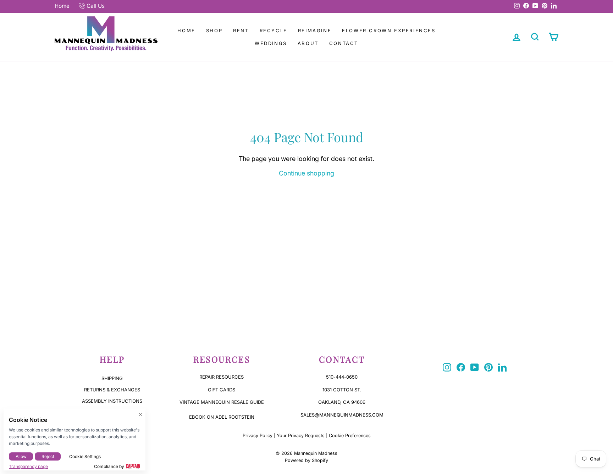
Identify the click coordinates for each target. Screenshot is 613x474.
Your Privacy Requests (301, 435)
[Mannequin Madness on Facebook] (461, 367)
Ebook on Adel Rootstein (221, 417)
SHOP (214, 30)
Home (62, 5)
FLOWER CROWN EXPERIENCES (388, 30)
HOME (186, 30)
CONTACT (343, 43)
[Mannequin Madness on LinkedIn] (502, 367)
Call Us (96, 5)
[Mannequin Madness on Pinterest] (488, 367)
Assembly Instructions (112, 401)
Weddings (271, 43)
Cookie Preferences (350, 435)
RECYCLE (273, 30)
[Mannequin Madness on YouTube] (474, 367)
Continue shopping (306, 173)
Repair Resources (221, 377)
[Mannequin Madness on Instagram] (447, 367)
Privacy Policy (257, 435)
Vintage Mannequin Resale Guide (222, 402)
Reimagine (314, 30)
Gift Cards (221, 389)
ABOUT (308, 43)
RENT (241, 30)
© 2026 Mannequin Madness (306, 453)
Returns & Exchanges (112, 389)
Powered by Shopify (306, 460)
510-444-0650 (342, 377)
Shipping (112, 378)
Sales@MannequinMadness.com (341, 415)
